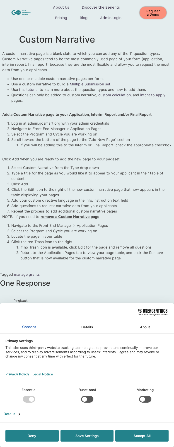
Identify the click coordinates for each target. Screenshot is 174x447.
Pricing (61, 17)
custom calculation (114, 95)
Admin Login (110, 17)
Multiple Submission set (90, 84)
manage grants (27, 274)
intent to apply (152, 95)
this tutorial (29, 89)
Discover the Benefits (101, 7)
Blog (83, 17)
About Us (61, 7)
